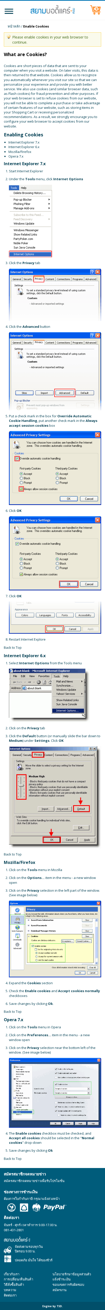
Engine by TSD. (52, 1306)
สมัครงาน (59, 1290)
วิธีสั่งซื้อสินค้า (14, 1284)
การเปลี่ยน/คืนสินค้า (18, 1279)
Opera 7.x (15, 156)
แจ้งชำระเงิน (61, 1279)
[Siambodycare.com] (52, 9)
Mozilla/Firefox (19, 151)
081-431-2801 (14, 1230)
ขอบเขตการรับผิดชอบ (68, 1284)
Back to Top (13, 647)
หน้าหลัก (14, 26)
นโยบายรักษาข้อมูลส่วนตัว (71, 1274)
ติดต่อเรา (10, 1295)
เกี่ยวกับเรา (11, 1274)
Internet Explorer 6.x (24, 147)
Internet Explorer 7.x (24, 142)
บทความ (10, 1290)
